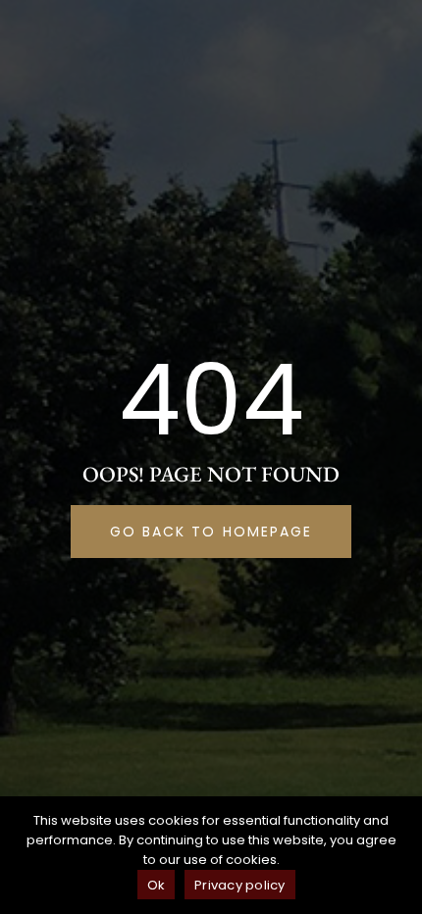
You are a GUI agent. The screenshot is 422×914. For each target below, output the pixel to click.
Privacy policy (240, 885)
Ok (156, 885)
